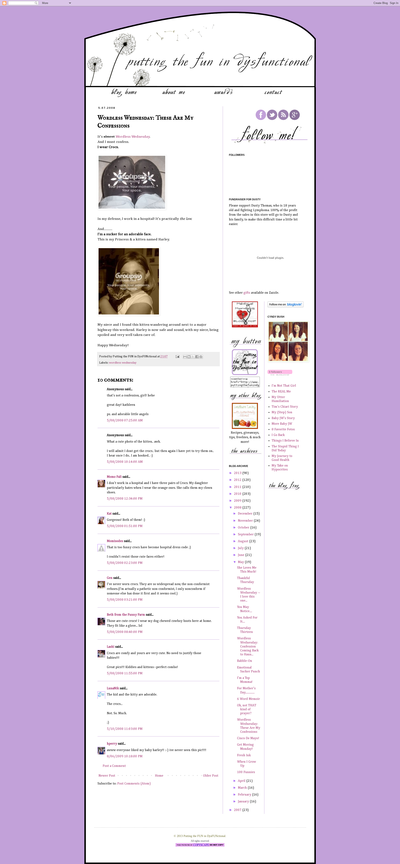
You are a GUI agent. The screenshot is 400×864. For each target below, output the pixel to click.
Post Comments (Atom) (134, 783)
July (241, 548)
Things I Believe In (285, 440)
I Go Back (278, 435)
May (241, 562)
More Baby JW (282, 424)
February (245, 794)
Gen (109, 578)
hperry (112, 743)
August (243, 541)
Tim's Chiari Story (285, 406)
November (246, 520)
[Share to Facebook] (197, 357)
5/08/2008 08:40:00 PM (124, 632)
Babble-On (244, 661)
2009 (238, 501)
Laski (110, 647)
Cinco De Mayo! (248, 738)
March (243, 788)
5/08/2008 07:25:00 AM (125, 420)
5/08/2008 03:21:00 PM (124, 600)
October (244, 527)
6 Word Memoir (248, 699)
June (241, 555)
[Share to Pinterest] (201, 357)
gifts (247, 293)
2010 (238, 494)
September (246, 534)
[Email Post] (177, 356)
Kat (109, 513)
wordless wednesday (122, 362)
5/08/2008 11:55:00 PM (124, 673)
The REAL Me (281, 391)
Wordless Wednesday (133, 137)
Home (159, 775)
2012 (238, 480)
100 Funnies (246, 772)
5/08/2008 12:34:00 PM (124, 498)
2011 (238, 487)
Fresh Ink (244, 755)
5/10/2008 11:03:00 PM (124, 729)
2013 (238, 473)
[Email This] (185, 357)
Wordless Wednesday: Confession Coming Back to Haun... (248, 646)
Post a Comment (114, 766)
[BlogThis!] (189, 357)
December (245, 513)
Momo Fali (114, 477)
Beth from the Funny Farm (126, 614)
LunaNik (113, 688)
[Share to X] (193, 357)
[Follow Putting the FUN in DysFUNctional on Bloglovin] (286, 306)
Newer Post (107, 775)
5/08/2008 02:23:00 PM (124, 563)
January (244, 801)
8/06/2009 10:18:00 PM (124, 756)
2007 (238, 810)
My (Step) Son (282, 412)
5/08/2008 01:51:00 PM (124, 526)
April (242, 781)
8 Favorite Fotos (283, 429)
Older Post (210, 775)
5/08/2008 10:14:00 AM (125, 462)
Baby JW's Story (283, 418)
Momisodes (115, 541)
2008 (238, 507)
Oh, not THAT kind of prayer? (246, 709)
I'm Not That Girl (284, 385)
